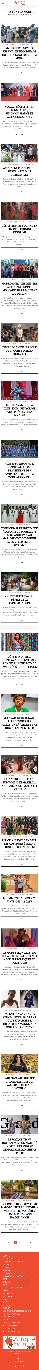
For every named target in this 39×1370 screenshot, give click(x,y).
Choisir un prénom (12, 1288)
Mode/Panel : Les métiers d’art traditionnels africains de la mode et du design (19, 288)
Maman (6, 1270)
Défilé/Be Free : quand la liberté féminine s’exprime (19, 229)
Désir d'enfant (10, 1273)
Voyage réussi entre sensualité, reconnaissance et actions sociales (19, 112)
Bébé (5, 1279)
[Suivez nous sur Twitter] (19, 1366)
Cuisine (6, 1308)
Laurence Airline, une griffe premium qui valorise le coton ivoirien (19, 1083)
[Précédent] (8, 1242)
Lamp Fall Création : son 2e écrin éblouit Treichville (19, 171)
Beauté (6, 1256)
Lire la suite (19, 73)
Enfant (6, 1282)
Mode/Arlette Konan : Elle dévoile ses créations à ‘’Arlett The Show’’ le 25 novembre (19, 723)
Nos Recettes (9, 1317)
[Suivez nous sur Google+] (16, 1366)
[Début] (4, 1242)
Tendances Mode (11, 1322)
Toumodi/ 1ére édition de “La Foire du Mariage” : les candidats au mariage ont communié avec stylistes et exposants (19, 536)
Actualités (8, 1293)
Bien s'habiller (10, 1325)
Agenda (7, 1305)
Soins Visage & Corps (13, 1262)
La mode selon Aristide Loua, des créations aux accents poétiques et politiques (19, 957)
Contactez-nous (19, 1361)
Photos (6, 1299)
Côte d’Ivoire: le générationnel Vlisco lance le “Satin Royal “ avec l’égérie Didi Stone (19, 662)
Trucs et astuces (11, 1314)
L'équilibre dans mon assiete (17, 1311)
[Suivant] (30, 1242)
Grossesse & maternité (14, 1276)
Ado (5, 1285)
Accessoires (9, 1328)
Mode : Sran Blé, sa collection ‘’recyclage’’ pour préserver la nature (19, 410)
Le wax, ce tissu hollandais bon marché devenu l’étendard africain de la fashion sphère (19, 1146)
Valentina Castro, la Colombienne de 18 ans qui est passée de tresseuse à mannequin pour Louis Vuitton (20, 1020)
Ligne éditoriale (19, 1356)
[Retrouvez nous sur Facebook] (12, 1366)
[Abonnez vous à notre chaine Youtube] (23, 1366)
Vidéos (6, 1302)
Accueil (17, 14)
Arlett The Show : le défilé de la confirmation (19, 599)
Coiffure (7, 1267)
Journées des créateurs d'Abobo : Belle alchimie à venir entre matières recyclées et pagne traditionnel (19, 1210)
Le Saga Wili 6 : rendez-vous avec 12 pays (19, 899)
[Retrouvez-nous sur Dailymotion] (26, 1366)
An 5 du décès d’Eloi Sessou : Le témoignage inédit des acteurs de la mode (19, 53)
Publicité (19, 1358)
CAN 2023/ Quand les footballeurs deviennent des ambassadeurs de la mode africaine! (19, 470)
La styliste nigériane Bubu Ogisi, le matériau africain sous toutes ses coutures (19, 784)
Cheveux (7, 1264)
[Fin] (34, 1242)
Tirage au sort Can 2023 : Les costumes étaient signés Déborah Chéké (19, 843)
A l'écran (7, 1296)
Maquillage (9, 1259)
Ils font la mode (11, 1331)
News (5, 1291)
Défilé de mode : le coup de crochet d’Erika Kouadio (19, 350)
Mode (21, 14)
